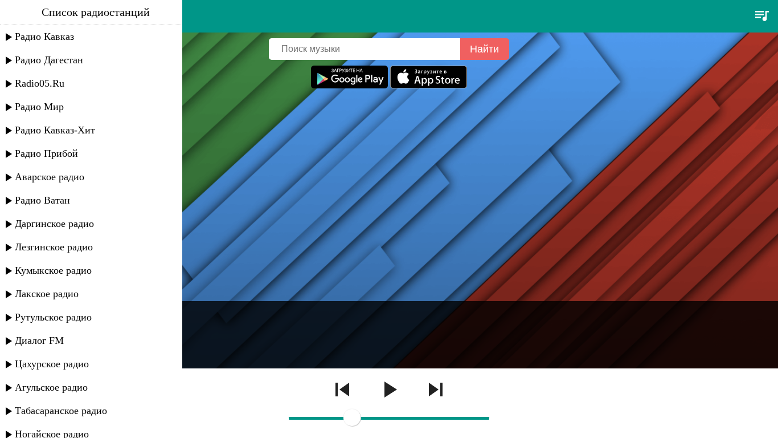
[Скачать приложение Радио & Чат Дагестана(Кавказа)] (428, 85)
